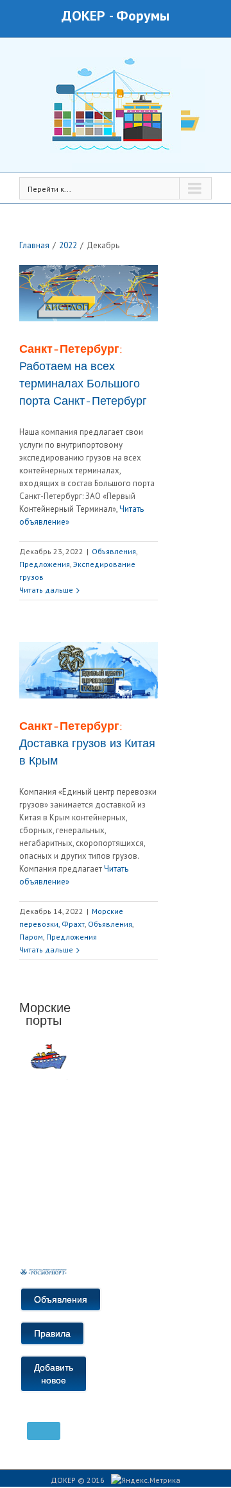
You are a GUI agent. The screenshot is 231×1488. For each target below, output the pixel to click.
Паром (31, 937)
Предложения (44, 564)
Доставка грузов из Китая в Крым (87, 743)
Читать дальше (46, 590)
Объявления (114, 551)
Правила (52, 1333)
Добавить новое (53, 1373)
